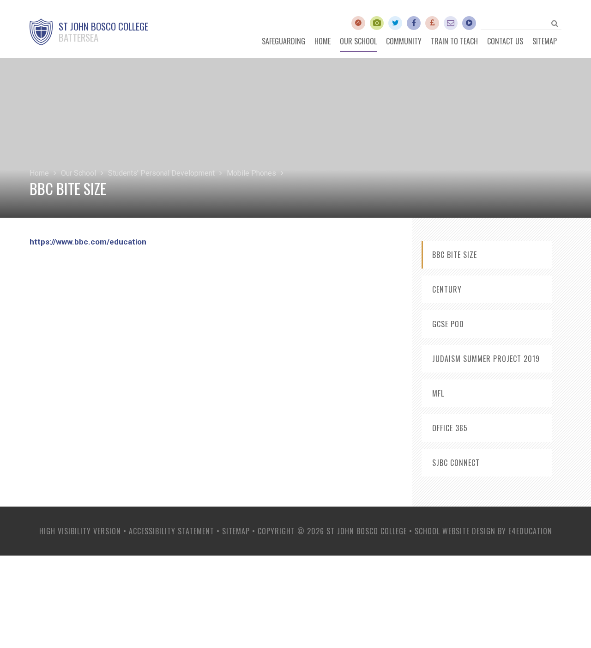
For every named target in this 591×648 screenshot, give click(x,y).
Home (39, 173)
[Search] (554, 23)
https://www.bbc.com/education (88, 241)
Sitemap (236, 531)
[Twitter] (395, 23)
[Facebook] (414, 23)
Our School (78, 173)
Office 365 (450, 428)
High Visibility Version (80, 531)
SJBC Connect (456, 462)
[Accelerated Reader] (358, 23)
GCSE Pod (448, 324)
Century (447, 289)
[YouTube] (377, 23)
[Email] (451, 23)
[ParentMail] (432, 23)
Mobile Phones (251, 173)
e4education (530, 531)
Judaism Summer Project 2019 (486, 358)
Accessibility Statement (171, 531)
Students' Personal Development (161, 173)
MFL (438, 393)
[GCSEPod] (469, 23)
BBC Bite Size (454, 254)
